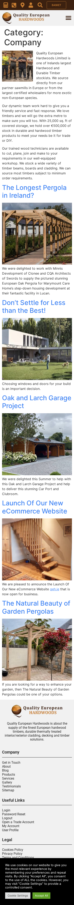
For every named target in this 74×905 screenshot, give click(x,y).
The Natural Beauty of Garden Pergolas (36, 607)
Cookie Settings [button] (18, 895)
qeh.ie (54, 589)
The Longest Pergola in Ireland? (34, 191)
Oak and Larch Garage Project (36, 402)
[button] (68, 18)
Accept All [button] (41, 895)
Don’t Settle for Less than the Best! (33, 306)
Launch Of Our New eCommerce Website (34, 507)
